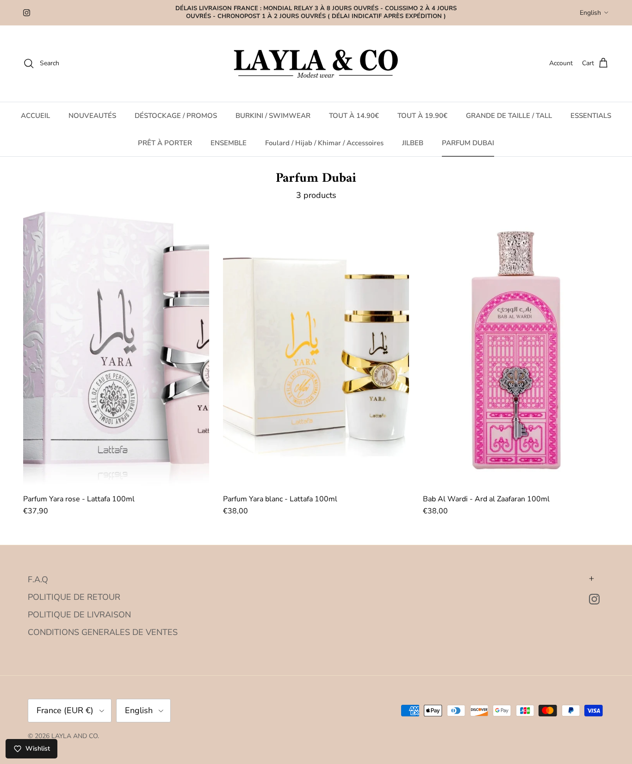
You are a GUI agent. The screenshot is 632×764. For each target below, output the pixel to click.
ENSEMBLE (229, 142)
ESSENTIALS (590, 115)
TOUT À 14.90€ (354, 115)
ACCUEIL (35, 115)
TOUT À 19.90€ (422, 115)
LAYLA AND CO (74, 736)
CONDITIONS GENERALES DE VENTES (103, 632)
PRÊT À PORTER (165, 142)
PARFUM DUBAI (468, 142)
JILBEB (412, 142)
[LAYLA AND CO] (316, 63)
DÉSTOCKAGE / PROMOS (176, 115)
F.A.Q (38, 579)
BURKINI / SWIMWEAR (272, 115)
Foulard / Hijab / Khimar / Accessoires (324, 142)
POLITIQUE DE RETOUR (74, 597)
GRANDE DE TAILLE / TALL (509, 115)
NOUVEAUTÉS (92, 115)
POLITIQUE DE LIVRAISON (79, 614)
